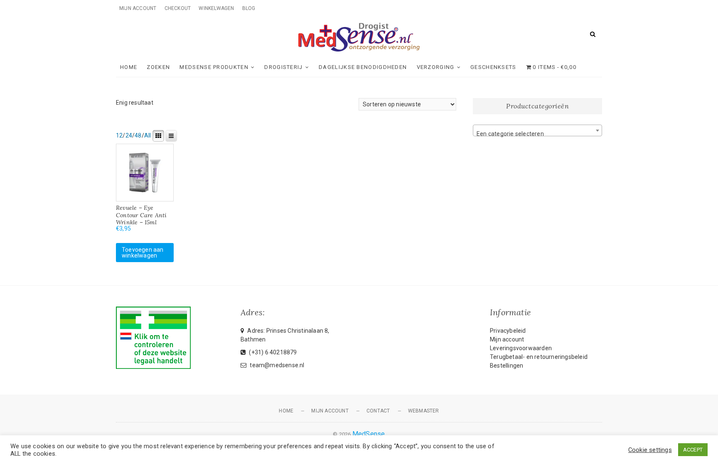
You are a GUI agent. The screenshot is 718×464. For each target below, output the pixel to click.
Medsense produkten (214, 67)
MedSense (368, 434)
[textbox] (537, 133)
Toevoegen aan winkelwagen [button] (143, 252)
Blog (249, 8)
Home (128, 67)
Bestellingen (506, 365)
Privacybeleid (508, 330)
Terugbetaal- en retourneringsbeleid (539, 357)
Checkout (178, 8)
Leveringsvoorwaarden (521, 348)
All (147, 135)
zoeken (158, 67)
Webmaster (423, 411)
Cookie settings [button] (650, 450)
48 (138, 135)
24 (128, 135)
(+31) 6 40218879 (272, 352)
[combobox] (537, 130)
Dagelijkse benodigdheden (363, 67)
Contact (378, 411)
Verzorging (436, 67)
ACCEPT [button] (693, 450)
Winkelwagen (216, 8)
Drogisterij (283, 67)
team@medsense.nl (276, 365)
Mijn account (137, 8)
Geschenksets (493, 67)
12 (119, 135)
